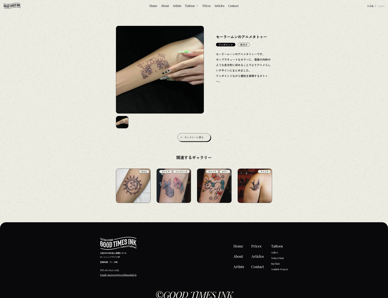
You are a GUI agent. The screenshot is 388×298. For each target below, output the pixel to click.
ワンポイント (225, 44)
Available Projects (279, 269)
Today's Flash (277, 258)
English (380, 6)
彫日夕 (244, 44)
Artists (177, 6)
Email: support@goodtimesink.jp (118, 275)
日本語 (370, 6)
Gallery (274, 252)
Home (153, 6)
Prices (206, 6)
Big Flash (275, 263)
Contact (233, 6)
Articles (219, 6)
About (165, 6)
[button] (122, 122)
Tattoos (190, 6)
